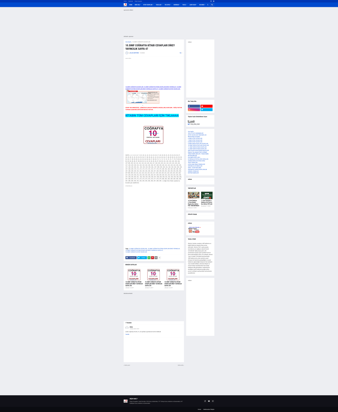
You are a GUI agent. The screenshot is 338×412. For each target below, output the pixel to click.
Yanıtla (127, 334)
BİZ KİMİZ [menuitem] (201, 4)
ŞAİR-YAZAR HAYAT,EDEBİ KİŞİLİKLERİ (198, 150)
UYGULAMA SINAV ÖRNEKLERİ (196, 164)
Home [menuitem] (130, 4)
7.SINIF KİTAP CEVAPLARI (195, 140)
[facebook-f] (194, 106)
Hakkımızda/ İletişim (208, 409)
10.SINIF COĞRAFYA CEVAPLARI (141, 41)
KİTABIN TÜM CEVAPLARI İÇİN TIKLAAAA (152, 115)
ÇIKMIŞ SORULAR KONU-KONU (196, 161)
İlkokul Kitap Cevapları (194, 136)
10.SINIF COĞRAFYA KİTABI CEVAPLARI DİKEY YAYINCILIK (164, 248)
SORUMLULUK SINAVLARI (195, 166)
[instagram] (194, 109)
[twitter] (207, 109)
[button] (208, 4)
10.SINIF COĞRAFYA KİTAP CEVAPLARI (136, 252)
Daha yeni (127, 365)
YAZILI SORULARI (193, 162)
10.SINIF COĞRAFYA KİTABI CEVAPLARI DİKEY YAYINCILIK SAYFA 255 (153, 283)
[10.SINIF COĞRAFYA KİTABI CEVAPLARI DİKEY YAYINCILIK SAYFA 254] (173, 274)
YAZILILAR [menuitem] (158, 4)
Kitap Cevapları (138, 1)
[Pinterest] (152, 257)
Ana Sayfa (128, 41)
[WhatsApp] (149, 257)
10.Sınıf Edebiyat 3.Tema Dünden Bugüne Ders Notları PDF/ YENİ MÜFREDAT (193, 203)
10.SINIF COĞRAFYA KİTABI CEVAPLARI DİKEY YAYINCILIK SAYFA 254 (173, 283)
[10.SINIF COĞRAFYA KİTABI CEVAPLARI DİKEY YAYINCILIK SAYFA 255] (154, 274)
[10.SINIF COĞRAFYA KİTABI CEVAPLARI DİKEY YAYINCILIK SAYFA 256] (134, 274)
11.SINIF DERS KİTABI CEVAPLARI (197, 147)
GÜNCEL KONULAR (193, 171)
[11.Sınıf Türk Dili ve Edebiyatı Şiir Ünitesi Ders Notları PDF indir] (207, 195)
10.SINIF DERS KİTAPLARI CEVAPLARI (198, 145)
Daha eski (180, 365)
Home (125, 1)
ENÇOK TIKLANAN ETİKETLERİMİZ (197, 152)
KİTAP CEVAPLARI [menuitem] (147, 4)
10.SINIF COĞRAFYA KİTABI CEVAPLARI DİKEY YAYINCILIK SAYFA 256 (134, 283)
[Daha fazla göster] (159, 257)
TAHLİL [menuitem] (184, 4)
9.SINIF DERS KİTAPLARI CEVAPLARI (198, 143)
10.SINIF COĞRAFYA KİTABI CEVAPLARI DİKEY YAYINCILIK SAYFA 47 (144, 250)
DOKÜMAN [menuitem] (176, 4)
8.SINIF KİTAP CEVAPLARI (195, 142)
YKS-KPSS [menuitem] (167, 4)
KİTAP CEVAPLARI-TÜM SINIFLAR (197, 135)
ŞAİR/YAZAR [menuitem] (193, 4)
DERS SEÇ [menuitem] (137, 4)
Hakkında (130, 1)
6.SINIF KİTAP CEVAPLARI (195, 138)
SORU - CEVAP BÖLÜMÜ (194, 167)
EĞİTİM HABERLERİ (193, 173)
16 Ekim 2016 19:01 (134, 328)
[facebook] (211, 1)
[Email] (156, 257)
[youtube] (213, 1)
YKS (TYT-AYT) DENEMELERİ (195, 133)
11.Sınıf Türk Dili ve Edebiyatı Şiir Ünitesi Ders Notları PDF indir (206, 202)
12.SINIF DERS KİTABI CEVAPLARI (197, 148)
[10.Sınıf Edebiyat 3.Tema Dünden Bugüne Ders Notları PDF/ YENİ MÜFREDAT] (193, 195)
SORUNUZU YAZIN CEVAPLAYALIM (197, 169)
